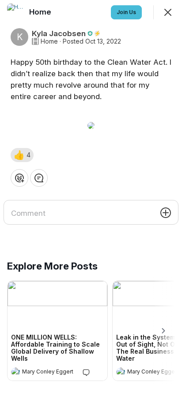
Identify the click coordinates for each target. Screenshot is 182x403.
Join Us (126, 12)
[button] (22, 155)
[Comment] (39, 178)
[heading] (48, 372)
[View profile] (15, 371)
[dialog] (91, 201)
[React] (19, 178)
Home (49, 41)
